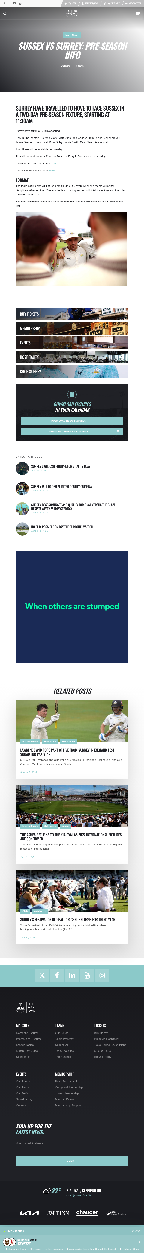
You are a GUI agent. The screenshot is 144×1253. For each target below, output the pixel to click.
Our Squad (61, 1032)
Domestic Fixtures (27, 1032)
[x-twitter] (4, 3)
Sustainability (24, 1099)
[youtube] (14, 3)
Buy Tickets (101, 1032)
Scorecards (23, 1056)
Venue (65, 826)
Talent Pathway (64, 1038)
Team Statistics (64, 1050)
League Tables (25, 1044)
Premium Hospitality (106, 1038)
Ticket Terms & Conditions (110, 1044)
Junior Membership (67, 1093)
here (52, 170)
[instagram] (20, 3)
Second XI (61, 1044)
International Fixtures (29, 1038)
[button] (138, 13)
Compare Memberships (69, 1087)
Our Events (23, 1087)
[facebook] (9, 3)
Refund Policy (102, 1056)
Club (25, 911)
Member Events (65, 1099)
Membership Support (68, 1105)
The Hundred (63, 1056)
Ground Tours (102, 1050)
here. (56, 163)
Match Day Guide (27, 1050)
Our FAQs (22, 1093)
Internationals (30, 741)
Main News (71, 35)
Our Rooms (23, 1081)
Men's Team (68, 741)
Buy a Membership (66, 1081)
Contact (21, 1105)
